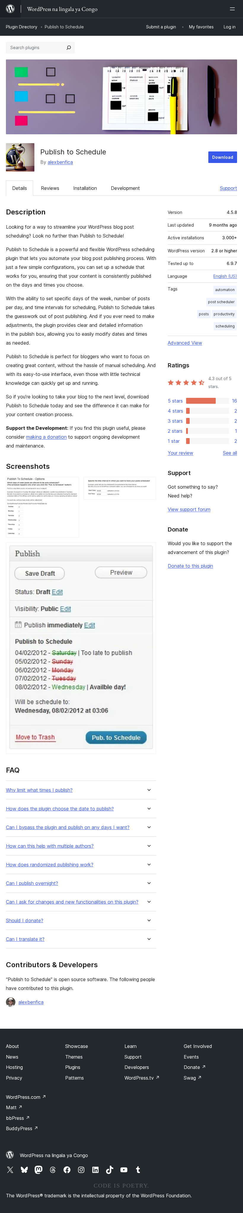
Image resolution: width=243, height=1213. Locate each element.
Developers (136, 1067)
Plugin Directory (21, 26)
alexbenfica (60, 162)
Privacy (14, 1078)
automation (225, 289)
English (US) (225, 276)
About (12, 1046)
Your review (180, 453)
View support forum (189, 509)
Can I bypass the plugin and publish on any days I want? (68, 827)
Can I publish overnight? (32, 883)
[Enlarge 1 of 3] (71, 485)
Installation (85, 188)
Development (125, 188)
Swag (193, 1078)
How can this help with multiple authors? (50, 846)
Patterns (74, 1078)
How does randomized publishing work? (49, 865)
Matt (14, 1107)
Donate (195, 1067)
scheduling (225, 326)
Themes (74, 1057)
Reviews (50, 188)
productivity (224, 314)
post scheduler (221, 302)
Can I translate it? (25, 939)
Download (222, 157)
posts (204, 314)
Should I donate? (24, 920)
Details (19, 188)
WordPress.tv (142, 1078)
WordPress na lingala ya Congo (54, 1155)
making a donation (46, 437)
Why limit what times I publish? (39, 790)
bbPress (18, 1118)
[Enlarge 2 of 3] (148, 485)
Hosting (14, 1067)
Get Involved (198, 1046)
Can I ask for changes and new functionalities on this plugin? (72, 902)
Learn (130, 1046)
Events (191, 1057)
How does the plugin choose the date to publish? (60, 809)
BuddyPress (22, 1128)
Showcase (76, 1046)
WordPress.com (26, 1097)
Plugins (72, 1067)
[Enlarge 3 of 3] (148, 550)
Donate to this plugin (190, 566)
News (12, 1057)
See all (230, 453)
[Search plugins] (69, 48)
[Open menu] (233, 9)
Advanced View (185, 343)
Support (228, 188)
